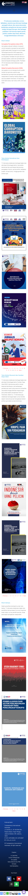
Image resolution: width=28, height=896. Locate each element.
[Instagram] (11, 884)
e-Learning (14, 855)
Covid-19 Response (14, 857)
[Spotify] (16, 884)
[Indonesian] (25, 2)
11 (6, 370)
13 (10, 370)
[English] (23, 2)
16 (17, 370)
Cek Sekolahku (14, 866)
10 (24, 368)
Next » (20, 370)
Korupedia (14, 859)
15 (15, 370)
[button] (14, 10)
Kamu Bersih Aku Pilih (14, 862)
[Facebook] (9, 878)
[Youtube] (19, 878)
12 (8, 370)
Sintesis (14, 864)
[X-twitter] (14, 878)
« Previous (5, 368)
